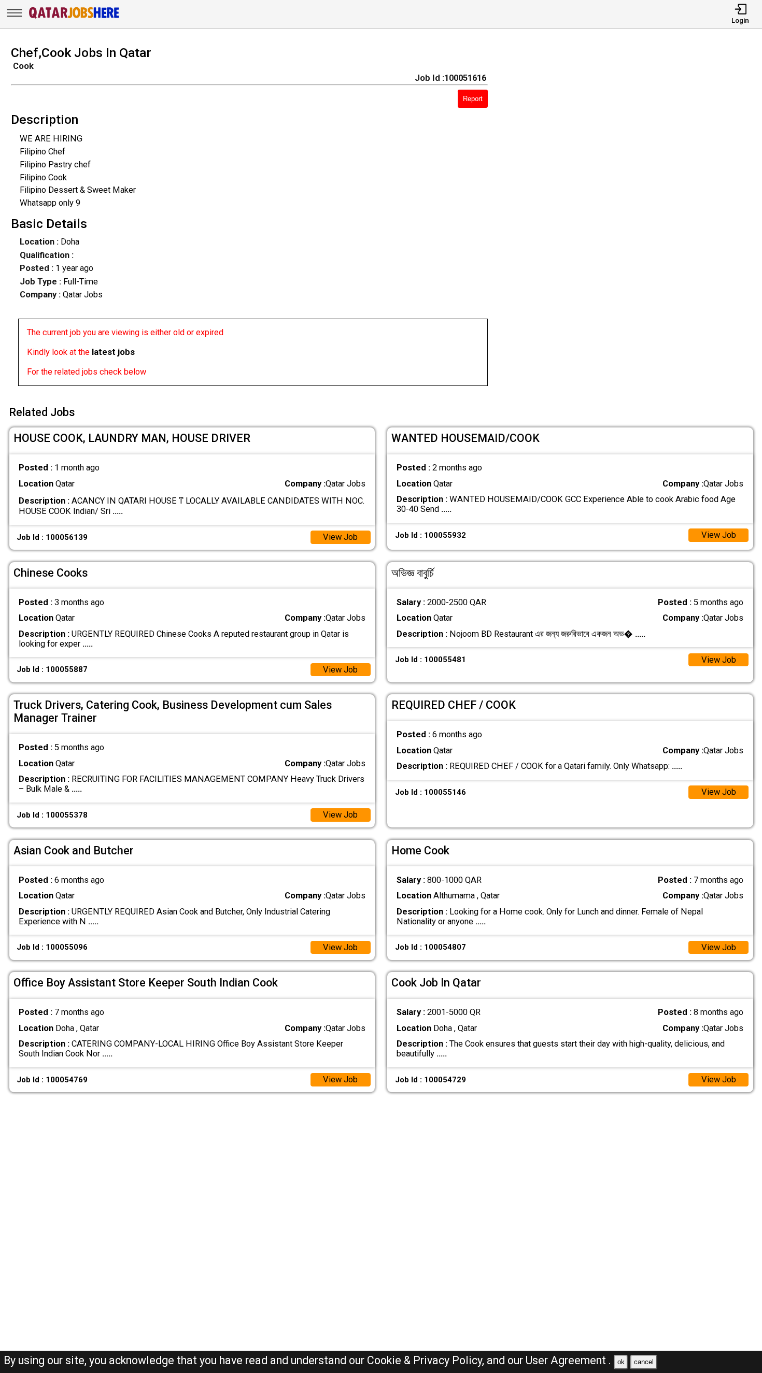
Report (473, 99)
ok (621, 1362)
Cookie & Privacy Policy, (427, 1360)
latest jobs (113, 352)
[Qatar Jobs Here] (74, 18)
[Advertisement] (634, 219)
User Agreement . (568, 1360)
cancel (644, 1362)
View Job (340, 537)
